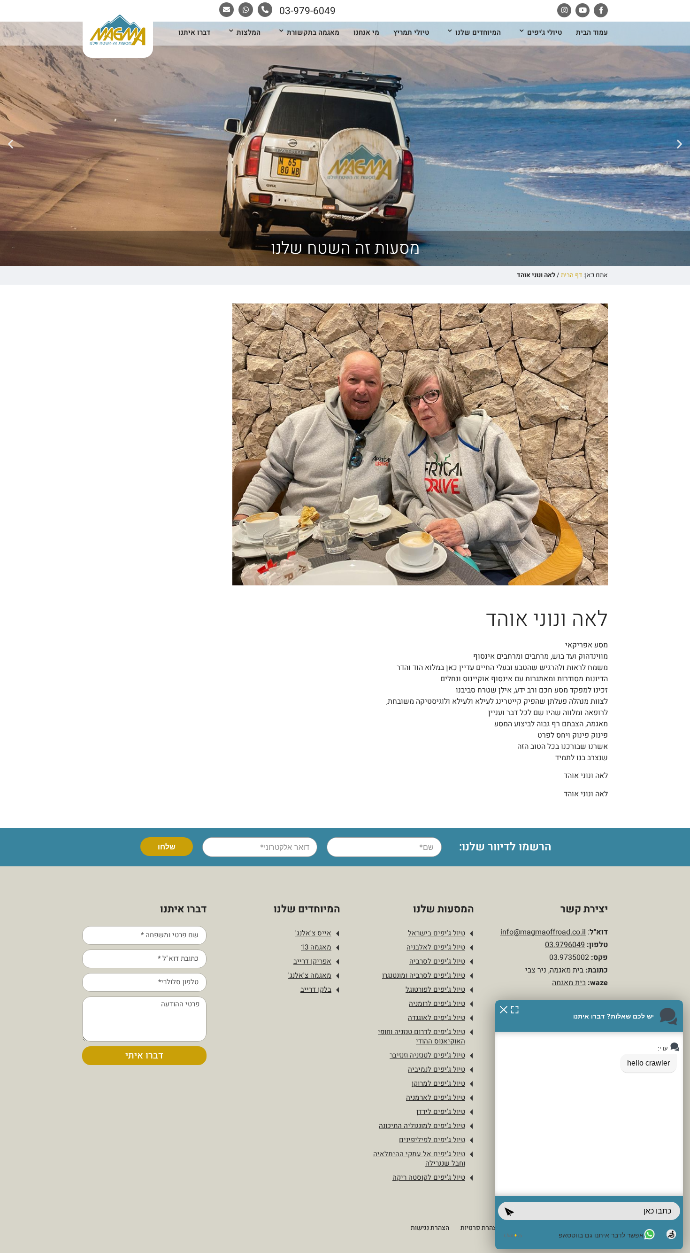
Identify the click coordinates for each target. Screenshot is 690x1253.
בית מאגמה (569, 982)
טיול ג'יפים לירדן (440, 1111)
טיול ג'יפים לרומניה (437, 1003)
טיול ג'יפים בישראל (436, 933)
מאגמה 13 (316, 947)
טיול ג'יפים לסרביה (437, 961)
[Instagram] (564, 10)
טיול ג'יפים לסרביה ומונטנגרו (423, 975)
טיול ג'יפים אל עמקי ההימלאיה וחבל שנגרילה (419, 1158)
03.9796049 (565, 944)
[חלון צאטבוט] (589, 1124)
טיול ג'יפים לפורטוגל (435, 989)
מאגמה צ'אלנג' (309, 975)
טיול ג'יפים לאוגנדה (436, 1017)
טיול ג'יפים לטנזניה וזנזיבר (427, 1055)
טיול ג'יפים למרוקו (438, 1083)
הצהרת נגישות (430, 1228)
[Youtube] (582, 10)
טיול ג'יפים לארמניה (435, 1097)
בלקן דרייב (315, 989)
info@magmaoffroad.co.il (543, 932)
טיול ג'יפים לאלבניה (435, 947)
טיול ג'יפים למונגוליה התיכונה (422, 1126)
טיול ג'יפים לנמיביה (436, 1069)
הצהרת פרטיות (480, 1228)
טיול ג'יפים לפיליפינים (432, 1140)
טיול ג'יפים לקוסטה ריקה (428, 1177)
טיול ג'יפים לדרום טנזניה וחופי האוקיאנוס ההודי (421, 1036)
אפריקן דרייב (312, 961)
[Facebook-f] (601, 10)
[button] (679, 143)
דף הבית (571, 275)
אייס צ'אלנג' (313, 933)
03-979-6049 (307, 11)
